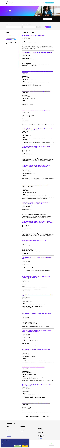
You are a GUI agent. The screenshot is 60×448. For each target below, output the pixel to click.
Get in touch (9, 435)
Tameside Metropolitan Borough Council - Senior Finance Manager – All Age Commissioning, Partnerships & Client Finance (37, 222)
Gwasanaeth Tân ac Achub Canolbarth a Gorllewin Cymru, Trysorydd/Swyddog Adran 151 (36, 277)
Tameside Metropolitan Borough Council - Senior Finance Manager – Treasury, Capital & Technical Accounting (36, 166)
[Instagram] (38, 438)
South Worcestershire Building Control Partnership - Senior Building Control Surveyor (36, 385)
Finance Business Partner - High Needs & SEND (33, 35)
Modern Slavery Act (41, 431)
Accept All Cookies (25, 445)
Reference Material (41, 435)
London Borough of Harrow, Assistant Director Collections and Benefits (37, 258)
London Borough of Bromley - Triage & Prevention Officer (36, 349)
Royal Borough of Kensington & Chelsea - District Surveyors (36, 313)
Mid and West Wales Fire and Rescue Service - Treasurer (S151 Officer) (37, 295)
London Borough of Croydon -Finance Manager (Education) (36, 91)
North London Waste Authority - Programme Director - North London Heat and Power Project (37, 129)
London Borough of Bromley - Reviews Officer (33, 367)
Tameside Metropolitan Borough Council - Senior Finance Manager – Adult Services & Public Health (36, 203)
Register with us (48, 19)
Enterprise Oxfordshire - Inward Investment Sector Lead (36, 403)
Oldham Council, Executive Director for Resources (34, 240)
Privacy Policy (40, 429)
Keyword (8, 24)
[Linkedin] (41, 438)
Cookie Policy (40, 428)
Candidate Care (40, 432)
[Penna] (9, 2)
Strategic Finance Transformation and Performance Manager (37, 52)
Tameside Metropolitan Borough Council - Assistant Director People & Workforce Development (36, 331)
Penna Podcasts (40, 436)
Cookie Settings (17, 445)
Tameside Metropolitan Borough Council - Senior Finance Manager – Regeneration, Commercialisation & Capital (36, 184)
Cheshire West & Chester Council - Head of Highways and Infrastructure (36, 111)
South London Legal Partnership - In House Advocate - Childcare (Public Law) (37, 72)
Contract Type (11, 35)
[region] (15, 443)
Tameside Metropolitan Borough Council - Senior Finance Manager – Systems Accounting (36, 147)
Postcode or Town (26, 24)
